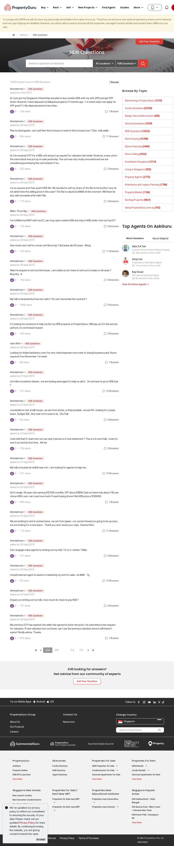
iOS (52, 701)
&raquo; (88, 650)
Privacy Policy (27, 822)
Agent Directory (59, 774)
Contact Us (70, 714)
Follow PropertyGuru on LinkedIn (154, 702)
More (137, 7)
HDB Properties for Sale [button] (103, 766)
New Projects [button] (86, 7)
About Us (15, 721)
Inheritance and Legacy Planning (146, 184)
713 (81, 650)
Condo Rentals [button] (139, 770)
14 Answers (112, 391)
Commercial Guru (24, 743)
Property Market (137, 192)
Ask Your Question (149, 41)
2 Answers (113, 168)
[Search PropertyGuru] (159, 729)
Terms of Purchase (88, 838)
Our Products (17, 726)
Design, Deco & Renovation (142, 115)
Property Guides (20, 770)
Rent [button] (56, 7)
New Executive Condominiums (27, 800)
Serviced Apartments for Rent (146, 774)
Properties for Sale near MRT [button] (66, 799)
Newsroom (69, 721)
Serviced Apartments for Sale (106, 774)
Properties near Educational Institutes (105, 792)
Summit (100, 744)
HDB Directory (58, 770)
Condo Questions (138, 108)
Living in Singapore (138, 169)
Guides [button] (124, 7)
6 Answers (113, 226)
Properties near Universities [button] (105, 799)
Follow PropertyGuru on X (158, 702)
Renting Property (138, 200)
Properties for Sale (103, 760)
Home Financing (137, 146)
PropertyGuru (21, 760)
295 (57, 650)
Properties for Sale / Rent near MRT (64, 792)
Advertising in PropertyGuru (143, 100)
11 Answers (112, 136)
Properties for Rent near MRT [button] (66, 807)
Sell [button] (68, 7)
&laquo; (35, 650)
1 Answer (113, 111)
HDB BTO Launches (22, 774)
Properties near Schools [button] (104, 807)
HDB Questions (35, 89)
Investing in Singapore (140, 161)
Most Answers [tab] (135, 238)
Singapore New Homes (27, 790)
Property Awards (62, 744)
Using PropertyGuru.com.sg (142, 207)
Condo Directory (59, 766)
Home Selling (136, 154)
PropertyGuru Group (23, 714)
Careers (14, 731)
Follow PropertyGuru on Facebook (138, 702)
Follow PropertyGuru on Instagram (144, 702)
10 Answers (112, 473)
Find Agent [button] (108, 7)
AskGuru (17, 766)
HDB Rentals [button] (138, 766)
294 (48, 650)
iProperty (156, 743)
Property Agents (137, 177)
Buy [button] (43, 7)
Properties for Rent (143, 760)
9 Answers (113, 305)
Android (40, 701)
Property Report (131, 743)
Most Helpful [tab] (160, 238)
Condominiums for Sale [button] (103, 770)
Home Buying (136, 138)
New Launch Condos (22, 795)
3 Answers (113, 333)
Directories (59, 760)
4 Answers (113, 280)
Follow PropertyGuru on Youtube (149, 702)
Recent (115, 82)
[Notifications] (166, 7)
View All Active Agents (134, 284)
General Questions (138, 123)
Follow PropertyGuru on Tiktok (162, 702)
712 (72, 650)
